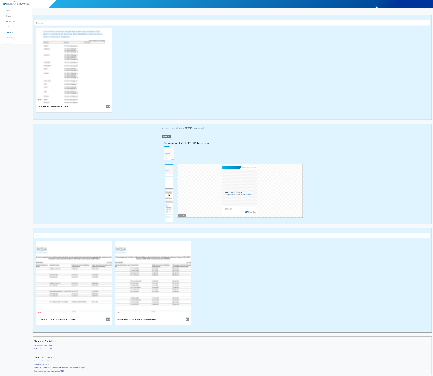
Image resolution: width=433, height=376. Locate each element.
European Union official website (45, 361)
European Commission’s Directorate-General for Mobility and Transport (59, 368)
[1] (168, 170)
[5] (168, 221)
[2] (168, 183)
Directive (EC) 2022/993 (43, 345)
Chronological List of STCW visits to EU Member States (136, 319)
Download (166, 136)
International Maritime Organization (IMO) (49, 371)
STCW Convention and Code (44, 349)
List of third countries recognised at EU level (53, 106)
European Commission (42, 364)
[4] (168, 208)
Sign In (376, 10)
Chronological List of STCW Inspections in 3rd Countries (57, 319)
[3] (168, 195)
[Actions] (108, 106)
